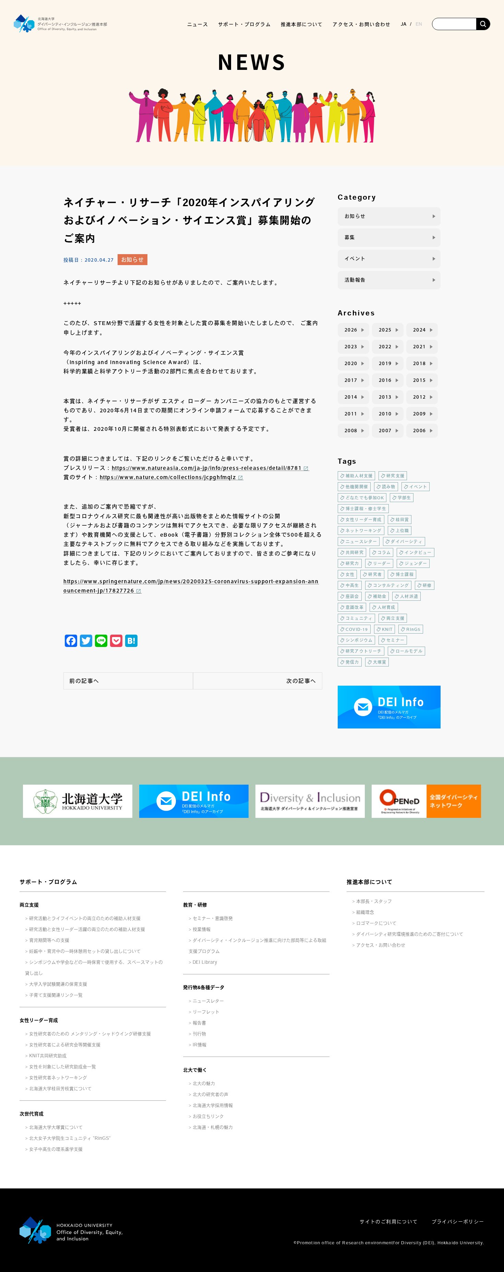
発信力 (352, 662)
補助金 (380, 596)
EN (419, 24)
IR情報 (199, 1045)
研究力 (352, 563)
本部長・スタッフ (374, 901)
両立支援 (395, 618)
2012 (419, 397)
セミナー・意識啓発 (213, 918)
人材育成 (386, 607)
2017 (351, 380)
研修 (427, 585)
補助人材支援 (359, 476)
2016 (385, 380)
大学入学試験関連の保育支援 (58, 984)
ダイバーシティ (406, 541)
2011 (351, 413)
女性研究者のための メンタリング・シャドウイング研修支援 (90, 1034)
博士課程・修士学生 (366, 509)
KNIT (387, 629)
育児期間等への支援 (49, 940)
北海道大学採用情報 (213, 1105)
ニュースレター (361, 541)
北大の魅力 (204, 1083)
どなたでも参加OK (365, 498)
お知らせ (132, 259)
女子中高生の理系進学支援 (56, 1149)
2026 (351, 329)
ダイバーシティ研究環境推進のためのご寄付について (409, 934)
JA (403, 24)
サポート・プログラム (48, 882)
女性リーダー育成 (364, 519)
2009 (419, 413)
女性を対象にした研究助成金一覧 (62, 1066)
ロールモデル (409, 651)
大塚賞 (380, 662)
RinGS (413, 629)
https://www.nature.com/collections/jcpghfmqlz (168, 477)
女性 (350, 574)
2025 (385, 329)
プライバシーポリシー (458, 1221)
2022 (385, 346)
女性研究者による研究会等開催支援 (64, 1045)
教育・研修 (195, 904)
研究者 (375, 574)
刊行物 (199, 1034)
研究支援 (395, 476)
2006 (419, 430)
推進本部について (370, 882)
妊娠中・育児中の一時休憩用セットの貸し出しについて (85, 951)
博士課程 (405, 574)
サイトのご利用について (389, 1221)
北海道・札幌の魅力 (213, 1127)
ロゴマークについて (376, 923)
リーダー (382, 563)
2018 (419, 363)
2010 (385, 413)
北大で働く (195, 1070)
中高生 (352, 585)
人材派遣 (409, 596)
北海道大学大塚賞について (56, 1127)
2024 (419, 329)
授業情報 (202, 929)
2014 (351, 397)
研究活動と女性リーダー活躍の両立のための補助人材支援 (87, 929)
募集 (350, 237)
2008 (351, 430)
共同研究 (355, 552)
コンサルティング (391, 585)
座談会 (352, 596)
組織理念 (365, 912)
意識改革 (355, 607)
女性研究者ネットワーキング (58, 1077)
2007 (385, 430)
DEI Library (205, 962)
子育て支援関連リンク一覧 (56, 995)
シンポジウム (359, 640)
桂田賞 (402, 519)
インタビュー (418, 552)
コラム (384, 552)
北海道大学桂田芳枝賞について (60, 1088)
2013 (385, 397)
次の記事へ (301, 681)
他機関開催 (357, 487)
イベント (355, 258)
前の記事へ (84, 681)
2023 (351, 346)
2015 (419, 380)
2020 (351, 363)
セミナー (395, 640)
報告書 (199, 1023)
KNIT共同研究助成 (48, 1055)
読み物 (389, 487)
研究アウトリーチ (364, 651)
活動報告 (355, 279)
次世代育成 (32, 1113)
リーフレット (206, 1012)
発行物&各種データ (204, 987)
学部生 (404, 498)
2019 (385, 363)
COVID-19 (357, 629)
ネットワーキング (364, 530)
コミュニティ (359, 618)
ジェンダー (416, 563)
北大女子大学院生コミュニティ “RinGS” (70, 1138)
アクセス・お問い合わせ (362, 24)
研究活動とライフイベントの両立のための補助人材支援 (85, 918)
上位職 (402, 530)
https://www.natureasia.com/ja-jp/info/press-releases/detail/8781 (207, 468)
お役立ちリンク (208, 1116)
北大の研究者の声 (210, 1094)
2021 (419, 346)
